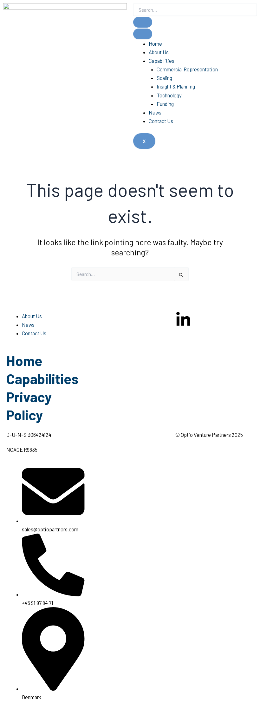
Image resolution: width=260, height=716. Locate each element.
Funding (165, 104)
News (155, 112)
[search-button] (142, 22)
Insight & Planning (176, 86)
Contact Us (161, 121)
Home (155, 44)
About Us (159, 52)
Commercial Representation (187, 69)
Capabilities (161, 61)
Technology (169, 95)
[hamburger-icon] (142, 34)
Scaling (164, 78)
